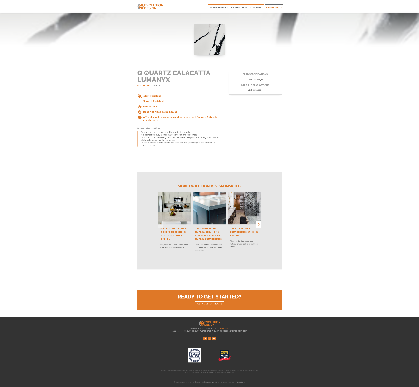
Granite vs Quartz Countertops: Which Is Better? (244, 232)
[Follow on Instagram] (209, 338)
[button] (206, 255)
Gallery (235, 8)
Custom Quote (274, 8)
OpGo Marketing (213, 382)
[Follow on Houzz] (214, 338)
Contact (258, 8)
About (245, 8)
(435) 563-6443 (224, 328)
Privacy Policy (240, 382)
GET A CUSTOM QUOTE (209, 303)
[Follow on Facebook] (205, 338)
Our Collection (218, 8)
